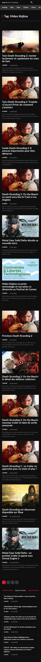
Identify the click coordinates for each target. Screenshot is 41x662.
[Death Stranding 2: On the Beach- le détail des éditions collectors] (20, 362)
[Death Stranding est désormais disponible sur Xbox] (20, 495)
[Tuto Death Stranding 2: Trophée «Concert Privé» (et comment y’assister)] (20, 88)
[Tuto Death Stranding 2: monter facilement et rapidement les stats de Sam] (20, 41)
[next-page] (17, 582)
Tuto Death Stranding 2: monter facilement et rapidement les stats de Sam (20, 59)
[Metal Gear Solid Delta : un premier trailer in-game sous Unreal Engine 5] (20, 539)
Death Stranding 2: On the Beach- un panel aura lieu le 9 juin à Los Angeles (20, 197)
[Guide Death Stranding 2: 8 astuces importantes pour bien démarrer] (20, 134)
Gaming (4, 65)
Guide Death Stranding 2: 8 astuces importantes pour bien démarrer (18, 151)
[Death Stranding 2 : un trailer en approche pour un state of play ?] (20, 452)
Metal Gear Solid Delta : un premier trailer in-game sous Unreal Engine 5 (17, 556)
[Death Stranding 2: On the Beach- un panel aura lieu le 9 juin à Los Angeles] (20, 180)
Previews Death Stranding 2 (17, 336)
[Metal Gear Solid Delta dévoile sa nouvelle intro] (20, 226)
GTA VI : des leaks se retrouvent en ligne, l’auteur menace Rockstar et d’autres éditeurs (19, 650)
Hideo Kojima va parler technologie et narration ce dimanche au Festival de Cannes (19, 287)
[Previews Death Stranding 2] (20, 322)
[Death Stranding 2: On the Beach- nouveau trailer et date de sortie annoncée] (20, 406)
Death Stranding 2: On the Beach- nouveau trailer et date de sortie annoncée (20, 423)
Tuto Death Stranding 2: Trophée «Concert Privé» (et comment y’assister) (19, 105)
